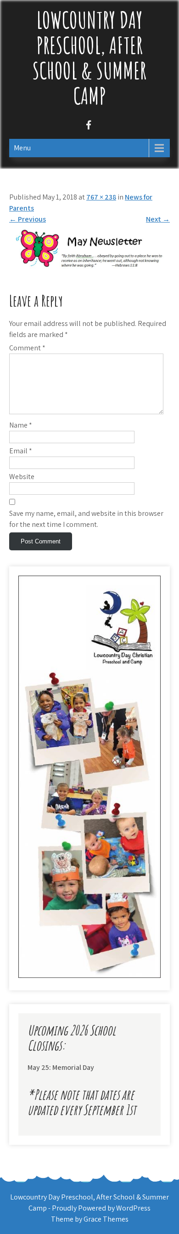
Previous (27, 219)
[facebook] (88, 126)
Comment (27, 348)
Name (20, 425)
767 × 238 (101, 197)
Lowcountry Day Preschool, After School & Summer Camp (89, 57)
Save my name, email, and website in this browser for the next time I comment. (86, 518)
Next (158, 219)
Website (21, 476)
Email (20, 451)
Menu (22, 148)
